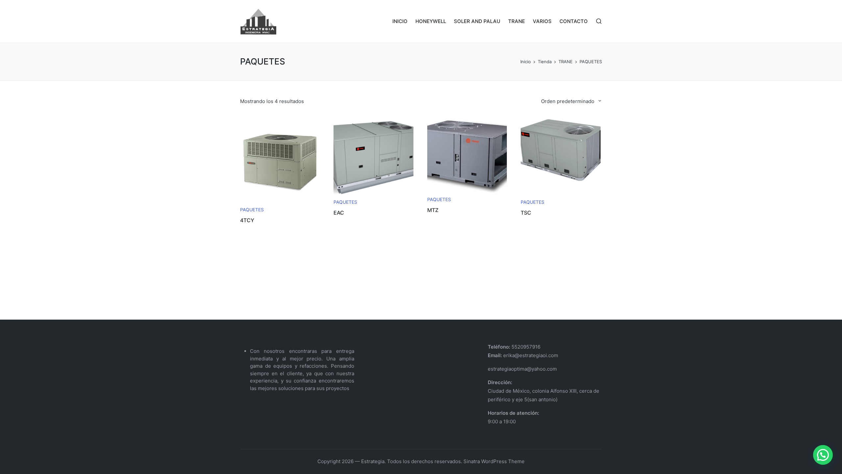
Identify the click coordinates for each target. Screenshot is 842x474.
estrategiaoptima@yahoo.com (522, 369)
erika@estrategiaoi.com (530, 355)
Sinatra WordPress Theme (494, 461)
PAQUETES (252, 209)
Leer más (280, 201)
